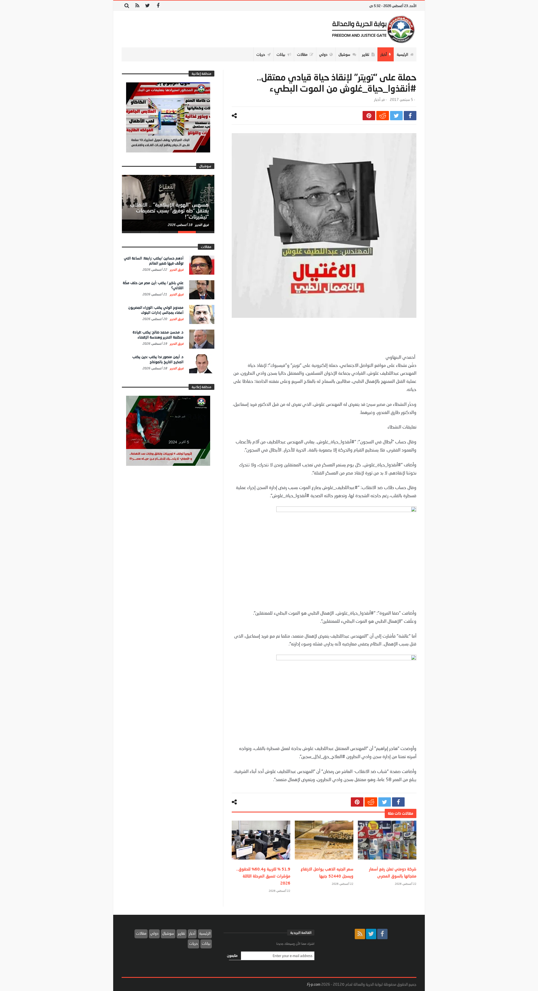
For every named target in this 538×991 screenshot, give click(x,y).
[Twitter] (147, 6)
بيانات (206, 943)
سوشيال (168, 933)
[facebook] (410, 115)
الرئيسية (204, 933)
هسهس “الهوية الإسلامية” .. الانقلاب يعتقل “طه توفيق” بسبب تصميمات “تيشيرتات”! (169, 211)
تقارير (181, 933)
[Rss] (137, 6)
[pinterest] (369, 115)
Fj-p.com (313, 984)
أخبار (377, 100)
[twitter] (396, 115)
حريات (193, 943)
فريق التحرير (201, 224)
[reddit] (382, 115)
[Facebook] (158, 6)
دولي (154, 933)
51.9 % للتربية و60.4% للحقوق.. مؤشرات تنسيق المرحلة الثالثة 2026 (263, 876)
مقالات (141, 933)
